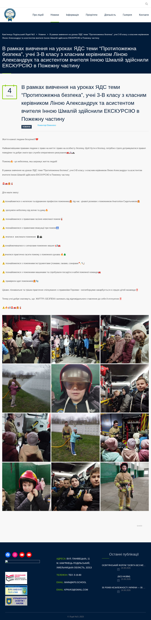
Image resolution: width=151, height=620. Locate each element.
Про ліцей (38, 15)
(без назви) (124, 576)
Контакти (144, 15)
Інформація (72, 15)
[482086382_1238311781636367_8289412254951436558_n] (26, 339)
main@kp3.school (75, 582)
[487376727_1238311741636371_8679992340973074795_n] (26, 486)
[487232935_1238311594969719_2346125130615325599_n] (124, 437)
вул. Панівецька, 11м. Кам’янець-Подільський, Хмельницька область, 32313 (74, 563)
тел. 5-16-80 (74, 575)
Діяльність (110, 15)
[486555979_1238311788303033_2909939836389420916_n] (75, 388)
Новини (55, 15)
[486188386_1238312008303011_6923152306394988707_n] (26, 388)
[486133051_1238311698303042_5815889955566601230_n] (124, 339)
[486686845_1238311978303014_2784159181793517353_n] (75, 437)
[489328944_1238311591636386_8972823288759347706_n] (124, 486)
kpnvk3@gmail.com (76, 589)
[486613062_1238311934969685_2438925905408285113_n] (124, 388)
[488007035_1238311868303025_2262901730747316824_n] (75, 486)
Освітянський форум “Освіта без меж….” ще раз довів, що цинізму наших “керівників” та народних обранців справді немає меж (124, 565)
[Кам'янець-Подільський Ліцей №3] (10, 15)
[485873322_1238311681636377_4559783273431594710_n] (75, 339)
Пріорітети (91, 15)
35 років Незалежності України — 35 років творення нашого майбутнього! (124, 587)
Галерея (127, 15)
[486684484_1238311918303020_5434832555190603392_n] (26, 437)
